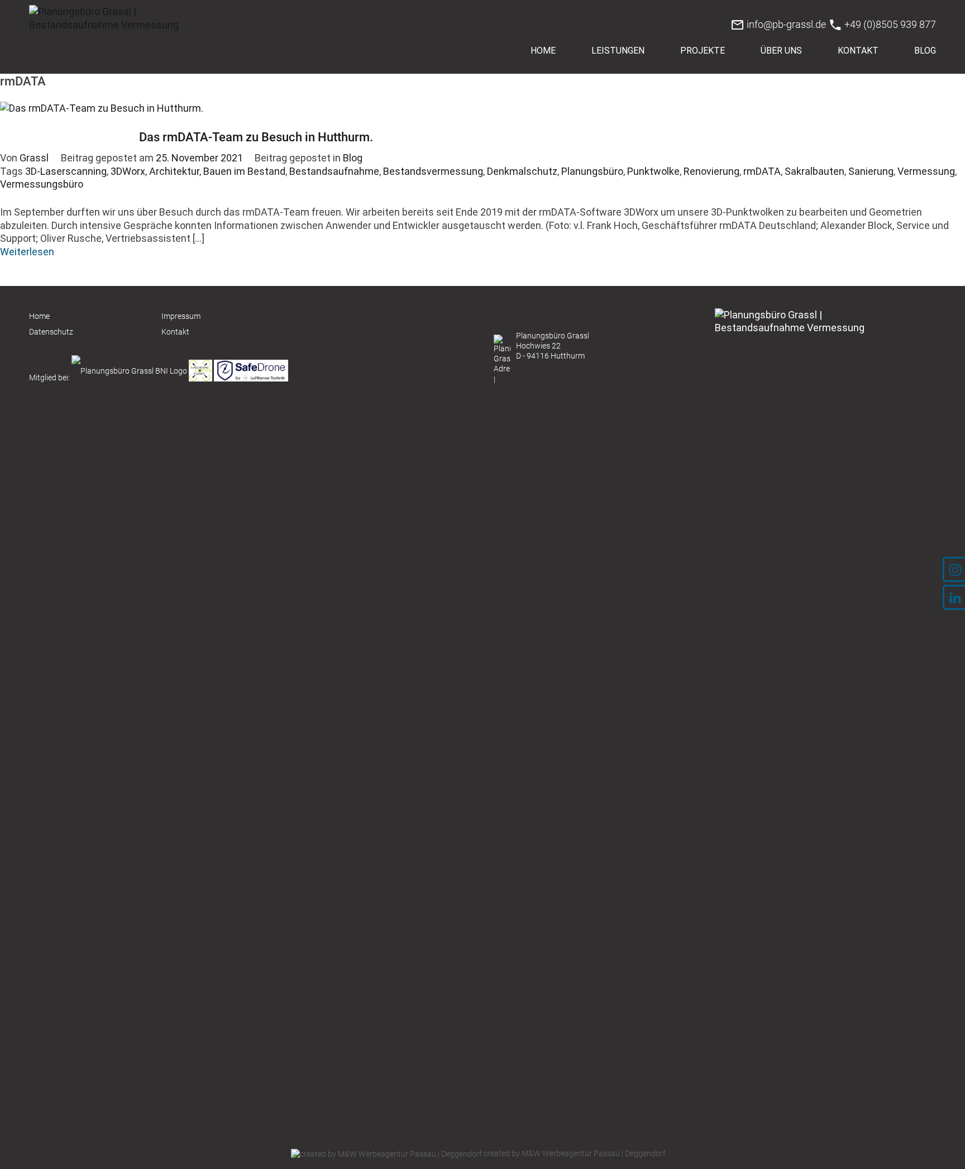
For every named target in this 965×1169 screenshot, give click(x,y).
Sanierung (871, 171)
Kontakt (858, 50)
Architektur (174, 171)
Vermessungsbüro (41, 184)
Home (543, 50)
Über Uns (781, 50)
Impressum (180, 316)
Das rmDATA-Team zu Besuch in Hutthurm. (256, 137)
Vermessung (926, 171)
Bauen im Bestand (244, 171)
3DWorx (128, 171)
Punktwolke (653, 171)
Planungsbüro (592, 171)
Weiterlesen (27, 251)
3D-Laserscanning (66, 171)
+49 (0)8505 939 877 (889, 24)
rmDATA (762, 171)
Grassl (34, 158)
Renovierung (711, 171)
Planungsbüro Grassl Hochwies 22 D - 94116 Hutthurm (552, 345)
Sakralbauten (814, 171)
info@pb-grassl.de (785, 24)
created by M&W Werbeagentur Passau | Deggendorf (574, 1153)
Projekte (702, 50)
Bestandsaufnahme (334, 171)
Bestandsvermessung (433, 171)
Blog (925, 50)
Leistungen (617, 50)
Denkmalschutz (522, 171)
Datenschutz (51, 331)
